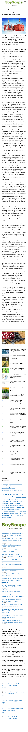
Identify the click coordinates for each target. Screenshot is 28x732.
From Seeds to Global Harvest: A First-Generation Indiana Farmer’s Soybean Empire (17, 357)
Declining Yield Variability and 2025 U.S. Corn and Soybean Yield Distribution (18, 376)
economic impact (13, 501)
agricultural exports (8, 488)
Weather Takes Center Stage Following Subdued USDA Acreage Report (17, 472)
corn (2, 499)
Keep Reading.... (6, 324)
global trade (9, 507)
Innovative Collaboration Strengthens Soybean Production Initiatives (17, 408)
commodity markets (8, 497)
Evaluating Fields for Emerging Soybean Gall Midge (17, 465)
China (17, 494)
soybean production (22, 511)
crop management (8, 499)
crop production (18, 499)
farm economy (5, 503)
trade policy (5, 515)
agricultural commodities (15, 484)
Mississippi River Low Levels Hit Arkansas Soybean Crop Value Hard (18, 369)
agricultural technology (6, 491)
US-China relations (6, 517)
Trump (24, 515)
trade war (20, 515)
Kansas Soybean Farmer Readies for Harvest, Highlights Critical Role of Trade (18, 453)
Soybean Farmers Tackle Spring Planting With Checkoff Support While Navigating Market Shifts (17, 440)
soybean (17, 509)
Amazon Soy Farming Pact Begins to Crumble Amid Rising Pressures (18, 427)
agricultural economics (6, 486)
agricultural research (18, 490)
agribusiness (5, 484)
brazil (14, 494)
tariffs (21, 513)
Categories (4, 478)
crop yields (4, 501)
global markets (4, 507)
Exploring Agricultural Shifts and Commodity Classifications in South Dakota (18, 421)
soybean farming (5, 511)
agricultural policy (7, 490)
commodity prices (21, 497)
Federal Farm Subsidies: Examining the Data (17, 382)
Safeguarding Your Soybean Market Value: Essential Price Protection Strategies (18, 350)
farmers (11, 503)
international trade (18, 507)
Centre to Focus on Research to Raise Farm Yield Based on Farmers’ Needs (18, 389)
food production (13, 505)
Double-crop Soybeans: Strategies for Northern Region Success (17, 362)
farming (18, 503)
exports (20, 501)
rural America (4, 509)
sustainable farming (14, 513)
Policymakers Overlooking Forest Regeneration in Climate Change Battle (13, 641)
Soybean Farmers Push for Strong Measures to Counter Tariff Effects (18, 414)
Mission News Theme (9, 730)
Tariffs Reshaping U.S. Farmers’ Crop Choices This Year (17, 459)
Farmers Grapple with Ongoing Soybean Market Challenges (17, 394)
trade (25, 513)
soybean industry (13, 511)
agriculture (7, 494)
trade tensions (13, 515)
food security (20, 505)
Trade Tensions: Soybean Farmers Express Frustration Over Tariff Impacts (14, 13)
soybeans (5, 513)
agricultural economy (16, 485)
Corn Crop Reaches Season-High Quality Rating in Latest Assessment (18, 446)
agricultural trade (13, 492)
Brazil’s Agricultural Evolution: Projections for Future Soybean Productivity (17, 434)
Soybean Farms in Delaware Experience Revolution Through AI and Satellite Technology (17, 402)
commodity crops (22, 494)
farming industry (5, 505)
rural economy (11, 509)
